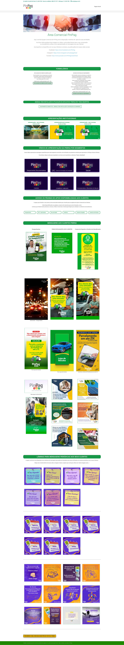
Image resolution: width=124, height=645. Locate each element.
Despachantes (28, 212)
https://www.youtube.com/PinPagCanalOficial (65, 55)
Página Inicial (97, 6)
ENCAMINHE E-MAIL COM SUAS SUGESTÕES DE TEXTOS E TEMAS (39, 636)
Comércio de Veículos (94, 212)
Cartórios (66, 212)
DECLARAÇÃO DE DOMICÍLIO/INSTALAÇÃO (42, 83)
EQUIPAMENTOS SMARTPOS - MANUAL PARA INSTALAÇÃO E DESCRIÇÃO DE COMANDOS (60, 106)
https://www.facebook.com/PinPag (65, 50)
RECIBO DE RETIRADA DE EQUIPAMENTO (81, 93)
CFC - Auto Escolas (42, 212)
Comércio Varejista (81, 212)
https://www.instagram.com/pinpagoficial (65, 53)
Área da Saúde (54, 212)
